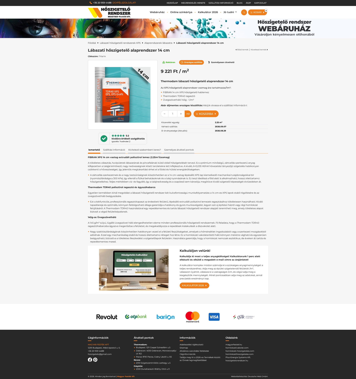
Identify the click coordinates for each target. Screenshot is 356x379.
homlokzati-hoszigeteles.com (240, 351)
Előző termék (242, 50)
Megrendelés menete (193, 3)
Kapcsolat (260, 3)
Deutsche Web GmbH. (258, 376)
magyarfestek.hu (234, 344)
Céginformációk (187, 354)
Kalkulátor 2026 (208, 12)
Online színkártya (181, 12)
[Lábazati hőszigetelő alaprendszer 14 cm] (122, 94)
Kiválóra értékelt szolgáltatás (128, 138)
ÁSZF (248, 3)
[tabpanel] (178, 225)
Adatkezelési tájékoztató (191, 344)
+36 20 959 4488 (114, 2)
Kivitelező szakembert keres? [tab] (144, 149)
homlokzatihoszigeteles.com (240, 354)
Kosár (260, 12)
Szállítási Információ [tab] (114, 149)
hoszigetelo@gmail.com (100, 354)
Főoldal (92, 43)
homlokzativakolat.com (237, 348)
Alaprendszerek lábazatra (158, 43)
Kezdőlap (172, 3)
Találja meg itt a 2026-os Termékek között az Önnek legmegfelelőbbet (200, 359)
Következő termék (258, 50)
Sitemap (184, 348)
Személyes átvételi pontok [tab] (179, 149)
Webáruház (157, 12)
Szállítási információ (221, 3)
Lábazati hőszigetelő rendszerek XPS (120, 43)
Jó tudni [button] (229, 12)
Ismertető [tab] (94, 149)
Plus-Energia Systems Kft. (238, 357)
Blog (240, 3)
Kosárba (206, 113)
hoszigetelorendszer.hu (237, 360)
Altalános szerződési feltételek (194, 351)
